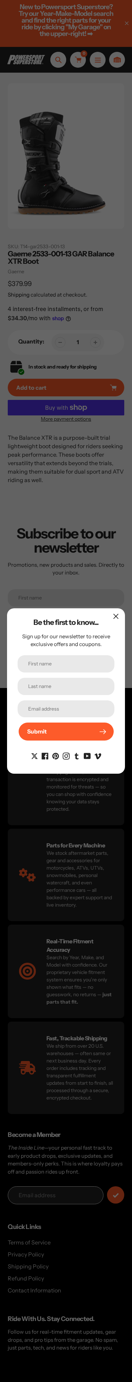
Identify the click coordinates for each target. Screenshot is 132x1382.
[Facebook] (45, 755)
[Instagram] (66, 755)
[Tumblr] (76, 755)
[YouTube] (87, 755)
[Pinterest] (55, 755)
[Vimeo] (97, 755)
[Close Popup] (116, 616)
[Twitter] (34, 755)
